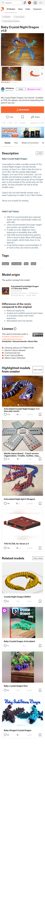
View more (37, 370)
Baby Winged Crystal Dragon (17, 730)
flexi (26, 264)
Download (24, 109)
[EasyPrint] (25, 3)
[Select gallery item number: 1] (18, 404)
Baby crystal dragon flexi (16, 686)
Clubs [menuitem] (27, 9)
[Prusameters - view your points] (29, 2)
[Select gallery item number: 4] (24, 404)
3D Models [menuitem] (10, 9)
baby (34, 264)
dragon (5, 264)
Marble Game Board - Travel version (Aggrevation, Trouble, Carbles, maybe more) (22, 454)
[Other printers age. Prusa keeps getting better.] (22, 132)
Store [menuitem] (20, 9)
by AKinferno (16, 291)
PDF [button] (40, 153)
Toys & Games (19, 17)
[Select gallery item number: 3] (22, 404)
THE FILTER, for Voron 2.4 (16, 543)
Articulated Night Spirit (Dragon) (19, 499)
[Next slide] (42, 74)
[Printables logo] (2, 9)
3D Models (6, 17)
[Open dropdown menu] (42, 26)
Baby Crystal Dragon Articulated (19, 641)
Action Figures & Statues (11, 21)
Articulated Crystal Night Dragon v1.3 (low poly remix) (21, 410)
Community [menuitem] (38, 9)
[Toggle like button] (5, 414)
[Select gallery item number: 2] (20, 404)
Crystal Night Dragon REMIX (17, 597)
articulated (16, 264)
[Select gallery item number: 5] (26, 404)
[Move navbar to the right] (42, 9)
